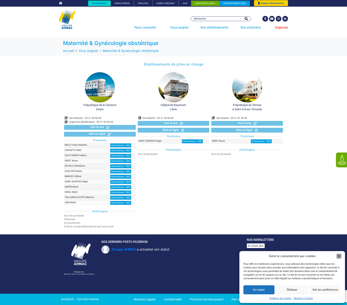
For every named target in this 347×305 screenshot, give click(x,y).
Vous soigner (179, 27)
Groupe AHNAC (123, 249)
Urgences (281, 27)
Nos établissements (215, 27)
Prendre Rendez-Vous (234, 3)
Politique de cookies (280, 298)
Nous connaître (145, 27)
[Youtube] (272, 19)
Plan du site (239, 299)
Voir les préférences (325, 289)
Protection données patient (207, 299)
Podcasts (143, 3)
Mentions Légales (303, 298)
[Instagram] (278, 19)
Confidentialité (173, 299)
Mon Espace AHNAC (205, 3)
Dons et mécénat (166, 3)
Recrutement (99, 3)
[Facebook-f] (265, 19)
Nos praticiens (251, 27)
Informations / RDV (120, 145)
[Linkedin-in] (285, 19)
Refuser (292, 289)
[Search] (246, 18)
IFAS (185, 3)
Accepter (259, 289)
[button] (339, 256)
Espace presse (122, 3)
